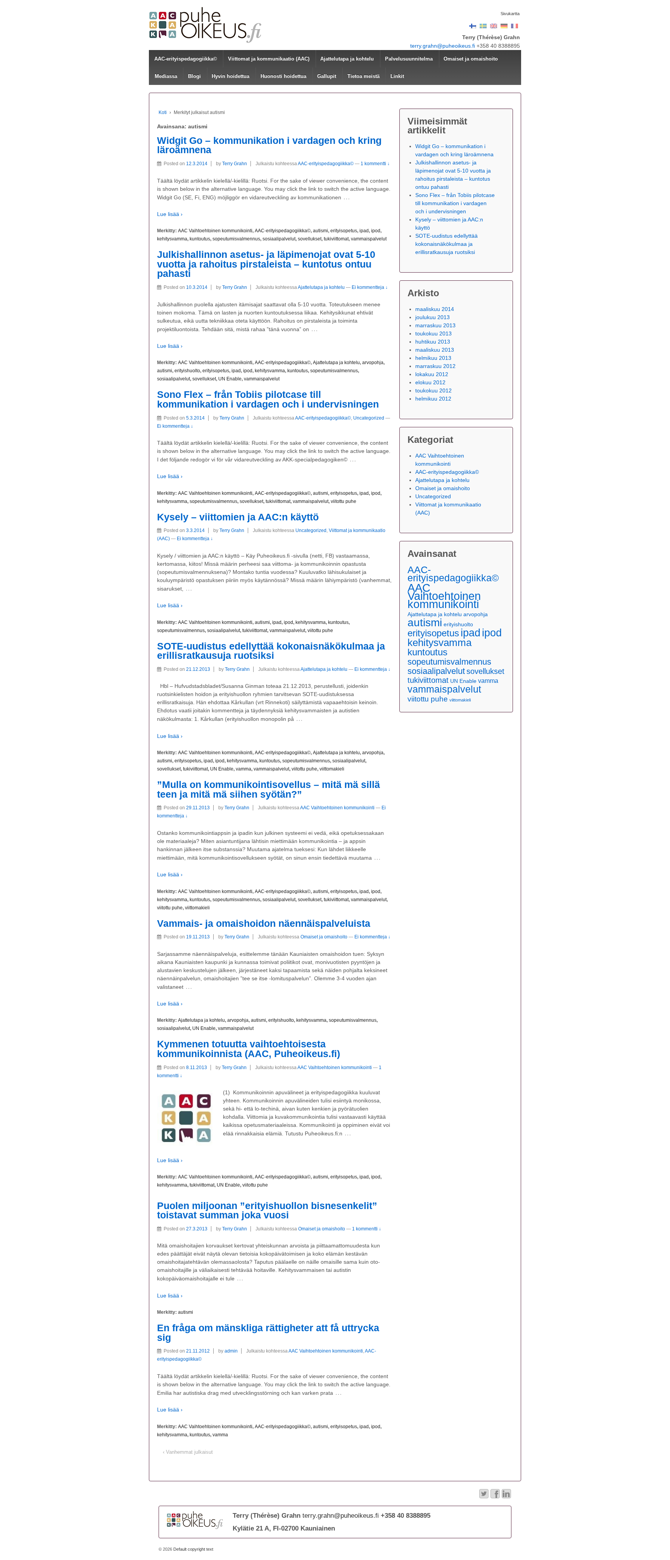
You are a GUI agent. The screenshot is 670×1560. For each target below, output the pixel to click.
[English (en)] (493, 25)
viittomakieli (331, 769)
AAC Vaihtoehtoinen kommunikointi (215, 230)
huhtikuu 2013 (432, 342)
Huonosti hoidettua (283, 76)
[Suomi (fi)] (472, 25)
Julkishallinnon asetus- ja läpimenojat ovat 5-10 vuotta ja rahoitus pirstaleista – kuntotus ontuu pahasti (266, 264)
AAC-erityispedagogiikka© (185, 59)
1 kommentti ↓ (375, 163)
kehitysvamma (172, 239)
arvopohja (372, 362)
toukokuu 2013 (433, 333)
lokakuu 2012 (431, 374)
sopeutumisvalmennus (236, 239)
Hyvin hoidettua (230, 76)
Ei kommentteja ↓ (370, 287)
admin (231, 1351)
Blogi (194, 76)
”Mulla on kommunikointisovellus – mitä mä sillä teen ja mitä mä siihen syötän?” (268, 789)
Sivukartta (510, 13)
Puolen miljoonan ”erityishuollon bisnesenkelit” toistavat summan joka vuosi (267, 1211)
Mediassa (166, 76)
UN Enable (230, 379)
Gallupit (326, 76)
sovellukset (309, 239)
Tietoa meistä (363, 76)
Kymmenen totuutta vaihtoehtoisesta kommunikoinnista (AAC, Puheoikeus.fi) (248, 1049)
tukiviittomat (336, 239)
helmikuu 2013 (433, 358)
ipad (364, 230)
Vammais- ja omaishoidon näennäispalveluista (263, 923)
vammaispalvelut (369, 239)
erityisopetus (343, 230)
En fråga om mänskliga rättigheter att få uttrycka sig (268, 1333)
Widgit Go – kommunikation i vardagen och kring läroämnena (269, 145)
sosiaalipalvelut (278, 239)
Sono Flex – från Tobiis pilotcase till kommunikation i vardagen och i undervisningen (268, 399)
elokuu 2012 (430, 382)
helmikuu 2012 (433, 399)
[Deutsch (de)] (504, 25)
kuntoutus (200, 239)
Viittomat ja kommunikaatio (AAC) (268, 59)
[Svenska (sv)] (483, 25)
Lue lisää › (170, 214)
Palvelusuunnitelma (409, 59)
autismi (320, 230)
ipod (375, 230)
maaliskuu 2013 (434, 350)
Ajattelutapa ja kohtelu (347, 59)
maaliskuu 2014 (434, 309)
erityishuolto (187, 370)
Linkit (397, 76)
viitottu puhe (343, 501)
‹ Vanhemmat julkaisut (188, 1452)
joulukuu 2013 (432, 317)
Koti (163, 112)
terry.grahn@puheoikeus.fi (442, 46)
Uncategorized (368, 418)
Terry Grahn (234, 163)
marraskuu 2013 (435, 325)
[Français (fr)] (514, 25)
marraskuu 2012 (435, 366)
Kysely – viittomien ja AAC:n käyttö (238, 517)
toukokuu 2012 (433, 390)
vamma (243, 769)
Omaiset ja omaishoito (471, 59)
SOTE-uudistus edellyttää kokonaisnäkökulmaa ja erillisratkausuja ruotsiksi (271, 651)
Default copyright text (192, 1549)
